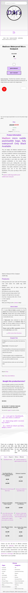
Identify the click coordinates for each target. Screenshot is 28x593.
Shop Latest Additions (10, 375)
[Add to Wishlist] (14, 64)
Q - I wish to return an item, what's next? (13, 426)
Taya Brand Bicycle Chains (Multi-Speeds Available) (7, 474)
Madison (6, 138)
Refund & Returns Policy (7, 582)
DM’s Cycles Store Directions (15, 333)
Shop (8, 38)
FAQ (3, 573)
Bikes (16, 457)
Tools (16, 586)
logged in (9, 410)
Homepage (4, 575)
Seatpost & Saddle (13, 38)
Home (4, 38)
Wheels (22, 457)
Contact (3, 571)
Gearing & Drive (18, 579)
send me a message (7, 553)
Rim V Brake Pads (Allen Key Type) (20, 527)
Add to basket (14, 72)
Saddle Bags (20, 38)
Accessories (17, 569)
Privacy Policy (5, 581)
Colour (14, 53)
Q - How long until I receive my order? (13, 421)
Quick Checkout (14, 68)
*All (13, 131)
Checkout (4, 569)
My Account (4, 577)
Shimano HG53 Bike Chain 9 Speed (7, 503)
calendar (16, 302)
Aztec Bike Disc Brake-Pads (7, 527)
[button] (14, 32)
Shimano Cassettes (21, 473)
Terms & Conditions (6, 586)
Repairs (11, 457)
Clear (15, 58)
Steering (16, 584)
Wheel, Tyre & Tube (19, 588)
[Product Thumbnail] (23, 88)
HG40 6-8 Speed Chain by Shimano (20, 503)
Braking (16, 577)
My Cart (3, 579)
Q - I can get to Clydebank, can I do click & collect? (13, 417)
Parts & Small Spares (19, 581)
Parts (5, 457)
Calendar (4, 567)
